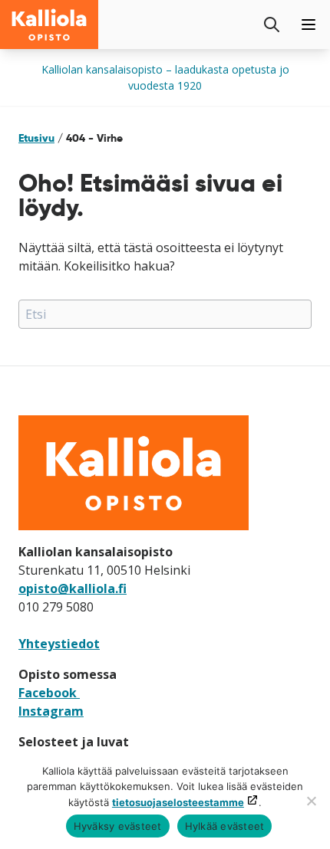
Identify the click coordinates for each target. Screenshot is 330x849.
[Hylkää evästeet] (310, 800)
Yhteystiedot (59, 643)
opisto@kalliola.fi (72, 588)
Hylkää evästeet (225, 826)
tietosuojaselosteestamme (178, 802)
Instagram (51, 711)
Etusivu (36, 138)
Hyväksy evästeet (118, 826)
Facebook (49, 692)
